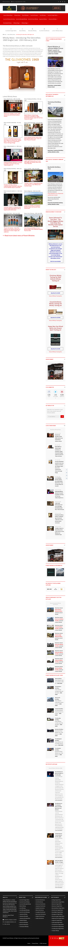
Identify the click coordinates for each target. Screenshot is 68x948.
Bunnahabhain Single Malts (58, 908)
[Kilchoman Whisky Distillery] (50, 652)
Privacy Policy (35, 943)
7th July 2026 (57, 460)
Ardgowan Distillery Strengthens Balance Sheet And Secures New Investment (32, 207)
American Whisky (52, 19)
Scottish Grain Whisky (33, 19)
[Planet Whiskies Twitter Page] (60, 1)
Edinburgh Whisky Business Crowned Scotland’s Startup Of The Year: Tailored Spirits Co (13, 164)
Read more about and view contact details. (59, 611)
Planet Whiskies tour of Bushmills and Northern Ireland (55, 194)
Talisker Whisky (55, 930)
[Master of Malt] (49, 589)
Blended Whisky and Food (58, 877)
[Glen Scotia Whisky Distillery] (50, 619)
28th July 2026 (58, 433)
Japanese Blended (24, 916)
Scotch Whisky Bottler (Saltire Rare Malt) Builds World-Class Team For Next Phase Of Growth (33, 138)
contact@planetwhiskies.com (10, 922)
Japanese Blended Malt (25, 918)
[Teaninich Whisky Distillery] (50, 627)
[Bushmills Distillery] (55, 177)
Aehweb (37, 938)
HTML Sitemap (43, 943)
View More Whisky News (55, 429)
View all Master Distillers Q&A (55, 768)
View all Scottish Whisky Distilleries (55, 603)
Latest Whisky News (7, 15)
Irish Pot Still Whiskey (25, 912)
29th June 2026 (58, 501)
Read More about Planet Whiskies (8, 916)
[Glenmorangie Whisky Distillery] (50, 635)
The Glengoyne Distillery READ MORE (59, 742)
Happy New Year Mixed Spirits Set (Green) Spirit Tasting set (55, 328)
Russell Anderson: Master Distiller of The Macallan (59, 773)
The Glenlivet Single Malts (58, 926)
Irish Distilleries (39, 902)
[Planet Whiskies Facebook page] (66, 469)
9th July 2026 (57, 445)
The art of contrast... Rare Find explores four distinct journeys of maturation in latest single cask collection (12, 230)
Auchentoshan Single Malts (58, 902)
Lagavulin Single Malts (57, 920)
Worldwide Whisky (7, 23)
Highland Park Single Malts (58, 918)
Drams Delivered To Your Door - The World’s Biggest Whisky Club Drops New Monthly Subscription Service (55, 222)
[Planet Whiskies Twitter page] (52, 938)
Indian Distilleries (40, 918)
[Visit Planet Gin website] (51, 572)
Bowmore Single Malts (57, 906)
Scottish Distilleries (40, 900)
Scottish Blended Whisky (21, 19)
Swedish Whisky (23, 920)
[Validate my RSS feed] (62, 938)
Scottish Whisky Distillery (9, 19)
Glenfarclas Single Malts (57, 910)
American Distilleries (40, 904)
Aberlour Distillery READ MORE (59, 732)
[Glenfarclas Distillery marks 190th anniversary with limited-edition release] (50, 435)
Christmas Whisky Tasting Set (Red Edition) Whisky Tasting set (55, 278)
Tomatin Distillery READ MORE (59, 712)
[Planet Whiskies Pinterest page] (66, 475)
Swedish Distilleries (40, 908)
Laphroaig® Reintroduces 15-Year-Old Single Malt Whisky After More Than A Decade (32, 162)
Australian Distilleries (41, 914)
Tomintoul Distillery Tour (54, 103)
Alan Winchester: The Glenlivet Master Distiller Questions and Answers (58, 806)
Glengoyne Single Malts (57, 914)
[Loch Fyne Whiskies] (55, 589)
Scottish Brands (34, 15)
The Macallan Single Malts (58, 928)
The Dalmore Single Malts (58, 924)
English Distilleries (40, 916)
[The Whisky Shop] (61, 589)
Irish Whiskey (43, 15)
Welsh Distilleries (40, 910)
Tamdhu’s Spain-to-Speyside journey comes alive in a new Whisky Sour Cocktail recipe (33, 185)
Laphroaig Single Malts (57, 922)
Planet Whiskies (9, 938)
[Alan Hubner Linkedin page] (66, 478)
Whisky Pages (16, 23)
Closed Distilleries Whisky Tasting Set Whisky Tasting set (55, 303)
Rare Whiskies (25, 15)
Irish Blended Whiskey (25, 910)
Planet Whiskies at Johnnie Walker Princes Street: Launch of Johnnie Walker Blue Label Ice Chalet (55, 50)
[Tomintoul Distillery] (55, 112)
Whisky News (17, 15)
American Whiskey (24, 922)
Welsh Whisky (23, 906)
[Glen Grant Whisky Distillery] (50, 644)
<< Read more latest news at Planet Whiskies (19, 235)
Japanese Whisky (43, 19)
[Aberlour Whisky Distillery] (50, 668)
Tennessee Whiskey (24, 926)
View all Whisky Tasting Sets (55, 296)
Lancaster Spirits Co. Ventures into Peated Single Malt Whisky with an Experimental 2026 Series (12, 208)
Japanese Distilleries (40, 906)
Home (5, 34)
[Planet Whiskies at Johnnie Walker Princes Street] (55, 62)
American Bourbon (24, 924)
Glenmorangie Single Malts (58, 916)
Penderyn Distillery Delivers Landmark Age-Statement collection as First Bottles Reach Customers (13, 186)
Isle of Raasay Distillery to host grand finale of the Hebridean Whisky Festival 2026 (33, 229)
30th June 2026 (58, 489)
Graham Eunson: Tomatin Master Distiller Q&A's (58, 835)
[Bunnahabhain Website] (55, 371)
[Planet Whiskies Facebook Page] (58, 1)
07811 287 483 (7, 924)
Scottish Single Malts (52, 15)
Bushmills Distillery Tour (54, 168)
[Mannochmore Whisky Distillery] (50, 610)
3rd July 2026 (57, 476)
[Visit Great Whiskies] (60, 572)
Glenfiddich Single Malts (57, 912)
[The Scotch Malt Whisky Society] (41, 8)
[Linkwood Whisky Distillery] (50, 660)
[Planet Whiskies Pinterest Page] (62, 1)
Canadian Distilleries (40, 912)
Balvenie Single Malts (57, 904)
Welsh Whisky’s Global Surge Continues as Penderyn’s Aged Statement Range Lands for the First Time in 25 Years (33, 117)
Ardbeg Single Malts (56, 900)
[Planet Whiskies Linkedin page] (57, 938)
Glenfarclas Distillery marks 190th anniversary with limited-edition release (12, 115)
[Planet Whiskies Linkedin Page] (64, 1)
